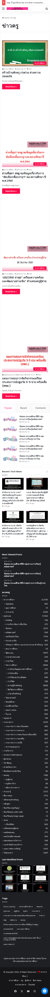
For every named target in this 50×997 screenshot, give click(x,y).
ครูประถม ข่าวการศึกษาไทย (13, 375)
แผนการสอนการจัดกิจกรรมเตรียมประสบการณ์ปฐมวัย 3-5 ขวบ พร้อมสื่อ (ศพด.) (24, 382)
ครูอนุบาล (7, 718)
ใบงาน (8, 714)
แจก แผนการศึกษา (23, 929)
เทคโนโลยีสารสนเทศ (12, 836)
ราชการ (42, 916)
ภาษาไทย (9, 661)
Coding (9, 620)
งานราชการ (8, 722)
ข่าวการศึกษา (9, 69)
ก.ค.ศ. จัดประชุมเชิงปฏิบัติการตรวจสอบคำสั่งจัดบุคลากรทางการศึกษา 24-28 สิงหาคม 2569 (37, 496)
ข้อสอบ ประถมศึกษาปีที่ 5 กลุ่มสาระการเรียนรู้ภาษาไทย (31, 457)
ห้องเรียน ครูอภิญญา (12, 808)
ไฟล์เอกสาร (8, 853)
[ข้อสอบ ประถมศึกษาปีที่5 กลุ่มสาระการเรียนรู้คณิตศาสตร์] (10, 429)
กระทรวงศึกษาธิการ (26, 907)
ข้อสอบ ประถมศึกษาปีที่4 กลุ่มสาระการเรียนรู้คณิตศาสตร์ (31, 447)
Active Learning (9, 907)
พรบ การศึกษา (12, 649)
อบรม (6, 820)
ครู (22, 980)
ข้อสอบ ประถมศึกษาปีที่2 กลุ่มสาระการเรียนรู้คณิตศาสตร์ (31, 418)
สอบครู (6, 775)
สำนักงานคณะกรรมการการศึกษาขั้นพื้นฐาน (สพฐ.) (20, 924)
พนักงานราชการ (12, 787)
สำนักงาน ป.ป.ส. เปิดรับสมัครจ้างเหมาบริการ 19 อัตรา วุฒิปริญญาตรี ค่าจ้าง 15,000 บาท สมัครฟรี (12, 529)
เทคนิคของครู (9, 832)
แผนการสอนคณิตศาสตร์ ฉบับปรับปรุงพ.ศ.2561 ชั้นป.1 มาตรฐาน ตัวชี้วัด (22, 939)
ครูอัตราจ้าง (11, 783)
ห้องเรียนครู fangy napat (14, 816)
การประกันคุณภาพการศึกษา (20, 669)
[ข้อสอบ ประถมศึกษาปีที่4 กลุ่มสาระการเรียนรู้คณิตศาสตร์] (10, 448)
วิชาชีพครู (7, 763)
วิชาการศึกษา (11, 665)
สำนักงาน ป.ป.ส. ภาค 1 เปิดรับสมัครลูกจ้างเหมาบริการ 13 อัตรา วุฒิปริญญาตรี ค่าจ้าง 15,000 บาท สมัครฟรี (12, 498)
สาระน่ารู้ (9, 612)
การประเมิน (13, 673)
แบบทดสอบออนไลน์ (10, 933)
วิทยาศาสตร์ (11, 698)
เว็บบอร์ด (31, 985)
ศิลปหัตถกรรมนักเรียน (12, 771)
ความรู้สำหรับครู (15, 685)
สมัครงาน (13, 920)
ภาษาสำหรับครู (14, 693)
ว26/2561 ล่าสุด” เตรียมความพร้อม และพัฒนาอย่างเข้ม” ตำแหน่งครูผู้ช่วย (24, 279)
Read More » (11, 86)
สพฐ (4, 920)
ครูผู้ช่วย (9, 779)
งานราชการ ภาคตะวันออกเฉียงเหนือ (21, 734)
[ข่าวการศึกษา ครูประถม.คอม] (17, 8)
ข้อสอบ (9, 628)
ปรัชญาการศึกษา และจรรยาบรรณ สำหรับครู (24, 645)
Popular (8, 408)
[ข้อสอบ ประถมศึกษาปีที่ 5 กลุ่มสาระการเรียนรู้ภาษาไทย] (10, 458)
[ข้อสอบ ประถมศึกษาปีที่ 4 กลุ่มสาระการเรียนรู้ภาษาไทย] (10, 438)
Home (6, 18)
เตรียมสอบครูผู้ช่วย (11, 828)
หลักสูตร (7, 804)
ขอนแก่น (39, 907)
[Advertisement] (25, 114)
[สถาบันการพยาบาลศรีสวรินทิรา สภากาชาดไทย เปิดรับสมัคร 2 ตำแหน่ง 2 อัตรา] (40, 870)
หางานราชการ (20, 985)
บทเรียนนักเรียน (12, 636)
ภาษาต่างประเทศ (13, 657)
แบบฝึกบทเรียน (12, 706)
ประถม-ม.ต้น (11, 640)
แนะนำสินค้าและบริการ (13, 845)
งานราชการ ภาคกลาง (15, 730)
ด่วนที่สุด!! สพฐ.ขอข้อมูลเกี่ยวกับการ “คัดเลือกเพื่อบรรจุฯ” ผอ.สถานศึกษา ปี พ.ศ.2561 (24, 177)
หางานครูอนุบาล (13, 747)
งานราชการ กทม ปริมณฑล (17, 726)
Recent (23, 408)
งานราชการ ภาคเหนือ (15, 738)
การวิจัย (11, 681)
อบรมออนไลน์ (8, 929)
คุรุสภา (25, 911)
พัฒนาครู (9, 653)
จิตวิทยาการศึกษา (15, 689)
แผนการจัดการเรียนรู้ (12, 849)
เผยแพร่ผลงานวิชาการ (12, 840)
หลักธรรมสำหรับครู (11, 800)
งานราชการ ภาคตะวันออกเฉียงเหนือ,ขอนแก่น (19, 916)
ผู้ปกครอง (7, 759)
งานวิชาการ (8, 751)
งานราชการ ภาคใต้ (14, 742)
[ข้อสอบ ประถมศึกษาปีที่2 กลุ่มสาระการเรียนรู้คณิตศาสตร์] (10, 419)
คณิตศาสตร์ (11, 632)
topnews (9, 604)
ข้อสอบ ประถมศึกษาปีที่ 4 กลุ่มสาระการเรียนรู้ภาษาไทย (31, 437)
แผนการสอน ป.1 (9, 944)
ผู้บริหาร (28, 980)
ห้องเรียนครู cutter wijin (13, 812)
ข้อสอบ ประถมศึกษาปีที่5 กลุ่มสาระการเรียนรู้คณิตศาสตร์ (31, 427)
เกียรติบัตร (10, 824)
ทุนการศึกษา (11, 608)
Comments (40, 408)
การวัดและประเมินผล (17, 677)
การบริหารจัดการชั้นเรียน (16, 624)
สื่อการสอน (8, 796)
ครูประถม (7, 616)
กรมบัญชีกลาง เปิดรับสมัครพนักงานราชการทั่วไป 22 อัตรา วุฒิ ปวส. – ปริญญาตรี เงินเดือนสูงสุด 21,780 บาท (37, 531)
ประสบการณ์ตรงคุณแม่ (13, 755)
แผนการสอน (11, 710)
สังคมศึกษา (10, 702)
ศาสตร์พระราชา (10, 767)
